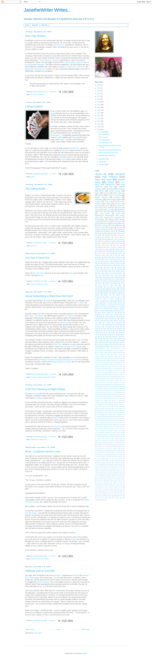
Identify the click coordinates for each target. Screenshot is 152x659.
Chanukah (98, 297)
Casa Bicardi (58, 426)
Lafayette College (65, 322)
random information (103, 482)
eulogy (120, 440)
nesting (114, 472)
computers (112, 277)
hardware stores (113, 452)
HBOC (112, 229)
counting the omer (107, 434)
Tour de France (106, 406)
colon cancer (115, 428)
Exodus (118, 360)
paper (123, 211)
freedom (97, 279)
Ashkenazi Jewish (101, 229)
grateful (109, 243)
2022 (99, 91)
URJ (121, 313)
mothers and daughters (111, 283)
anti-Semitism (100, 414)
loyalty (118, 464)
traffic (46, 284)
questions (110, 233)
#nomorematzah (99, 350)
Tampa (45, 300)
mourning (114, 223)
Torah (107, 205)
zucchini (102, 499)
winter (103, 497)
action (113, 412)
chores (121, 424)
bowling (99, 418)
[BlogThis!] (66, 92)
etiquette (97, 328)
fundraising (105, 279)
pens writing (98, 476)
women (107, 235)
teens (118, 492)
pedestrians (40, 284)
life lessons (117, 221)
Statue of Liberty (117, 400)
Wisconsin (97, 410)
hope (113, 281)
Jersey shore (121, 376)
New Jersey (119, 388)
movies (105, 332)
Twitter (106, 257)
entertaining (108, 326)
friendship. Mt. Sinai (102, 446)
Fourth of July (113, 255)
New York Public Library (104, 307)
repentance (115, 336)
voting (113, 344)
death (97, 193)
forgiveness (106, 261)
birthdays (104, 239)
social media (105, 213)
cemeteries (119, 422)
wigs (115, 495)
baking (102, 416)
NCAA (96, 388)
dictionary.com (59, 45)
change (120, 275)
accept (123, 410)
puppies (108, 480)
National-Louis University (72, 360)
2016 (99, 107)
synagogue (117, 217)
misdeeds (114, 470)
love (123, 251)
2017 (99, 104)
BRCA (101, 191)
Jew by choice (109, 378)
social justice (102, 253)
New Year (33, 94)
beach (123, 416)
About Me (44, 25)
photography (107, 476)
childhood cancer (118, 320)
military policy (98, 470)
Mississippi (100, 386)
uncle (98, 344)
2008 (99, 129)
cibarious (56, 60)
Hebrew (121, 368)
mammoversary (111, 466)
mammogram (118, 330)
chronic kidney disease (101, 426)
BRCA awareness (119, 205)
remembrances (108, 265)
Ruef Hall (57, 344)
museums (107, 472)
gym (123, 279)
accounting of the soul (103, 412)
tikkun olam (110, 267)
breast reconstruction (110, 318)
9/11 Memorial (118, 269)
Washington (98, 315)
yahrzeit (97, 223)
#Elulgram (121, 209)
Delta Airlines (34, 439)
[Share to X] (68, 92)
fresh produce (121, 444)
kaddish (120, 458)
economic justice (110, 438)
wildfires (121, 495)
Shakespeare (110, 398)
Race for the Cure (100, 308)
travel (45, 439)
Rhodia (102, 396)
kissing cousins (101, 462)
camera (99, 320)
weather (120, 344)
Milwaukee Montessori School (60, 362)
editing (120, 438)
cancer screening (100, 422)
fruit (111, 446)
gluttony (116, 450)
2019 (99, 99)
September (102, 164)
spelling (107, 289)
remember (98, 265)
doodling (107, 324)
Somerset (122, 311)
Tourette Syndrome (43, 582)
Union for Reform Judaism (114, 247)
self (99, 338)
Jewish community (114, 195)
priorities (105, 478)
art (111, 257)
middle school (118, 468)
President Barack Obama (109, 394)
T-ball (104, 402)
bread (116, 418)
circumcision (121, 426)
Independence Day (100, 372)
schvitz (102, 485)
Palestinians (119, 392)
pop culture (110, 285)
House (58, 575)
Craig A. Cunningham (36, 316)
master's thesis (107, 468)
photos (116, 476)
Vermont (120, 408)
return (123, 336)
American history (100, 255)
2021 (99, 93)
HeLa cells (113, 368)
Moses (107, 386)
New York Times (38, 273)
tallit (101, 492)
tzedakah (97, 495)
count (121, 432)
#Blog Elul (110, 291)
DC (121, 297)
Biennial (111, 219)
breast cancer (114, 191)
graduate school (99, 243)
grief (122, 450)
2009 (99, 127)
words (104, 346)
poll (103, 334)
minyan (107, 470)
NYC (102, 388)
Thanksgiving (99, 247)
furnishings (117, 446)
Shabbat (113, 225)
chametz (111, 275)
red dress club (120, 233)
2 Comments (52, 556)
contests (106, 432)
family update (98, 442)
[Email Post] (59, 91)
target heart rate (109, 492)
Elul (111, 187)
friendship (109, 189)
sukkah (114, 490)
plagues (122, 476)
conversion (114, 432)
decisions (119, 259)
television (114, 289)
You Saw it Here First (37, 257)
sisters (96, 488)
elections (120, 277)
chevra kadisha (112, 424)
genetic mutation (113, 448)
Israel (109, 211)
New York (33, 284)
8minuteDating (99, 293)
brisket (109, 420)
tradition (110, 342)
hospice (121, 454)
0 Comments (52, 91)
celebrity (110, 422)
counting (97, 434)
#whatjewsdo (110, 350)
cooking (97, 231)
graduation (116, 261)
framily (105, 328)
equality (110, 249)
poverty (99, 478)
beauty (121, 317)
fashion (107, 442)
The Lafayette (69, 316)
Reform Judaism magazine (117, 308)
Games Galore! (34, 106)
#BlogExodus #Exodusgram (104, 215)
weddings (102, 291)
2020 (99, 96)
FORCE (100, 211)
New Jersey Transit (100, 390)
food (36, 245)
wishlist (109, 497)
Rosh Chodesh (101, 311)
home (107, 281)
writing (106, 193)
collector (106, 428)
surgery (100, 207)
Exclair (112, 360)
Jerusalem (99, 378)
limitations (111, 464)
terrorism (100, 267)
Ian (121, 370)
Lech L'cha (106, 382)
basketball (116, 416)
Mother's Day (106, 303)
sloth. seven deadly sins (108, 488)
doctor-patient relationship (115, 241)
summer (121, 490)
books (118, 199)
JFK (114, 376)
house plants (98, 456)
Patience (97, 394)
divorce (103, 249)
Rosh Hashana (119, 193)
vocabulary (40, 94)
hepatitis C (63, 67)
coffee (97, 249)
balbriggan (40, 64)
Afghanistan (114, 293)
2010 (99, 124)
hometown (113, 454)
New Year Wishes (35, 35)
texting (103, 342)
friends (109, 199)
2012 (99, 118)
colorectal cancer (117, 430)
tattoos (97, 342)
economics (98, 326)
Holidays (105, 271)
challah (97, 424)
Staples (106, 400)
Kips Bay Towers (31, 513)
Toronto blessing (45, 60)
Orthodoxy (119, 273)
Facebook (80, 303)
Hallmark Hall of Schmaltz (40, 570)
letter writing (98, 464)
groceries (97, 452)
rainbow (122, 480)
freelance (111, 444)
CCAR (109, 356)
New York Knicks (112, 390)
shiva (104, 338)
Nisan (104, 392)
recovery (111, 227)
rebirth (107, 336)
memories (118, 203)
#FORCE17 (119, 346)
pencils (122, 223)
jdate (96, 245)
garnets (111, 328)
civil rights (98, 322)
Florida (101, 362)
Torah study (108, 201)
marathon (97, 468)
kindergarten (121, 460)
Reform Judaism (102, 225)
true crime (114, 494)
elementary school (100, 440)
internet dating (118, 243)
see (108, 485)
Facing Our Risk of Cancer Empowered (108, 299)
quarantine (115, 480)
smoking (104, 340)
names (123, 283)
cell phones (107, 320)
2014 (99, 113)
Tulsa (106, 408)
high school (100, 281)
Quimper (120, 394)
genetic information (106, 251)
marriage (97, 332)
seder (100, 235)
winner (97, 497)
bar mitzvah (106, 317)
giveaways (104, 450)
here (71, 273)
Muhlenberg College (117, 386)
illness (112, 456)
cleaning (104, 277)
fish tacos (104, 444)
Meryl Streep (101, 273)
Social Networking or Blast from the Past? (49, 296)
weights (109, 495)
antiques (109, 414)
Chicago (120, 358)
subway (108, 490)
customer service (36, 559)
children (97, 277)
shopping (119, 338)
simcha (121, 485)
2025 (99, 85)
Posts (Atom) (38, 633)
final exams (114, 442)
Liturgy (115, 382)
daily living (105, 436)
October (101, 162)
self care (113, 485)
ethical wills (118, 326)
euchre (63, 159)
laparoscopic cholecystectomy (35, 69)
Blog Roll (35, 25)
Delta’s (56, 418)
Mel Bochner (111, 384)
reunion (117, 484)
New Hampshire (109, 388)
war (96, 291)
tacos (96, 492)
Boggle (74, 137)
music (120, 225)
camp (121, 420)
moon (121, 470)
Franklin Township (110, 364)
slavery (97, 340)
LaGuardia (39, 398)
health (99, 263)
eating (99, 438)
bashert (114, 317)
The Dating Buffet (35, 188)
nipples (121, 472)
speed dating (98, 289)
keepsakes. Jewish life (109, 460)
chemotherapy (118, 257)
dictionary (113, 436)
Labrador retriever (114, 380)
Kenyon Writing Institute (118, 271)
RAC (96, 275)
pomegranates (111, 334)
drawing (114, 324)
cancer (103, 241)
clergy (98, 428)
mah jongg (109, 330)
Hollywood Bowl (112, 370)
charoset (103, 424)
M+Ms (103, 384)
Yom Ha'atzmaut (107, 410)
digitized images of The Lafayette (70, 346)
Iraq (101, 374)
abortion (116, 410)
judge (96, 330)
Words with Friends (112, 315)
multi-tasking (98, 472)
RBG (96, 396)
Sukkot (99, 313)
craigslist (106, 217)
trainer (117, 342)
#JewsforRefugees (100, 348)
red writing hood (118, 263)
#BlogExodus (110, 185)
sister (108, 287)
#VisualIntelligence (116, 348)
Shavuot (116, 237)
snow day (120, 488)
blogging (119, 229)
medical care (107, 263)
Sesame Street (99, 398)
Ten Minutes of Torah (110, 313)
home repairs (104, 454)
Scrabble (59, 137)
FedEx (74, 539)
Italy (119, 374)
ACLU (123, 350)
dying (120, 324)
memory (97, 201)
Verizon (113, 408)
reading (108, 203)
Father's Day (98, 301)
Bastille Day (107, 295)
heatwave (119, 328)
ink (96, 458)
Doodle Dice (75, 148)
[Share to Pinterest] (72, 92)
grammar (117, 251)
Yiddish (103, 275)
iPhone (106, 456)
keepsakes (98, 460)
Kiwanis (103, 380)
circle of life (113, 426)
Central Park (104, 358)
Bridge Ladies (118, 354)
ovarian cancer (100, 227)
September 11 (119, 396)
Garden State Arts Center (114, 366)
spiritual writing (120, 265)
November (102, 159)
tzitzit (103, 495)
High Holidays (110, 177)
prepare (117, 197)
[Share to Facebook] (70, 92)
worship (119, 227)
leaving (121, 462)
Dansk (96, 360)
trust (121, 494)
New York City (117, 245)
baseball (109, 416)
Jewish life (101, 174)
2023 (99, 88)
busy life (115, 420)
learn (115, 462)
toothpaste (104, 494)
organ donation (99, 474)
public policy (121, 478)
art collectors (119, 414)
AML (107, 293)
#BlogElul (120, 174)
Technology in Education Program (49, 360)
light (105, 464)
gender (103, 448)
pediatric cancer (118, 474)
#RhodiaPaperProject (116, 253)
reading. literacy (117, 482)
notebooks (110, 207)
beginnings (98, 318)
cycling (98, 436)
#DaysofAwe (119, 291)
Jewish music (105, 245)
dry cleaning (44, 559)
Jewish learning (101, 197)
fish (98, 444)
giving (110, 450)
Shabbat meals (112, 311)
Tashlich (116, 402)
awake (97, 416)
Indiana (111, 372)
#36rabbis (111, 346)
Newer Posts (30, 629)
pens (119, 207)
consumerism (98, 432)
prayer (97, 209)
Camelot (116, 356)
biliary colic (72, 67)
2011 (99, 121)
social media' (113, 340)
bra (105, 418)
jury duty (111, 458)
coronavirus (98, 324)
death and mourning (107, 259)
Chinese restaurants (110, 297)
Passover (121, 189)
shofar (111, 338)
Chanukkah (113, 358)
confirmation (118, 322)
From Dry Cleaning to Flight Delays (45, 389)
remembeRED (99, 287)
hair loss (104, 452)
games (33, 176)
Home (27, 25)
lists (102, 330)
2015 (99, 110)
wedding (97, 346)
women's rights (118, 497)
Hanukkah (65, 150)
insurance (120, 281)
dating (32, 245)
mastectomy (98, 283)
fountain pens (119, 249)
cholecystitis (80, 67)
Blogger (84, 653)
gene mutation (115, 279)
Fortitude (115, 362)
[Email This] (63, 92)
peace (100, 285)
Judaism (118, 378)
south (96, 490)
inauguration (119, 456)
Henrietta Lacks (99, 370)
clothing (108, 322)
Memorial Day (121, 384)
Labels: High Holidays (111, 301)
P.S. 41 (111, 392)
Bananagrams (55, 135)
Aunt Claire (100, 352)
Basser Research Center (102, 354)
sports (102, 490)
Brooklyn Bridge (99, 356)
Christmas (98, 271)
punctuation (100, 480)
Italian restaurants (110, 374)
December (102, 132)
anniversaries (121, 412)
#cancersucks (106, 269)
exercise (97, 261)
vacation (119, 267)
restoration (98, 484)
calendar (122, 318)
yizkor (96, 499)
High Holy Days (103, 179)
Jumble (61, 139)
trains (123, 342)
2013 (99, 116)
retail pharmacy (108, 484)
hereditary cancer (109, 231)
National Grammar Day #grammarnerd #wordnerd (110, 305)
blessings (98, 199)
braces (110, 418)
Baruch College (108, 209)
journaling (102, 458)
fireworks (122, 442)
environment (112, 440)
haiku (123, 261)
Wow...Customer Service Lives (42, 451)
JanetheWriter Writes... (47, 10)
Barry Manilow (119, 352)
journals (106, 223)
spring (121, 340)
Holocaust (107, 237)
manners (120, 466)
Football (108, 362)
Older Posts (85, 629)
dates (96, 259)
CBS (75, 575)
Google (97, 368)
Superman (98, 402)
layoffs (109, 462)
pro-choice (113, 478)
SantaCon (109, 396)
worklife (97, 269)
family (111, 182)
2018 (99, 102)
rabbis (120, 285)
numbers (113, 332)
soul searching (117, 287)
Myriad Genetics (118, 303)
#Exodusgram (99, 219)
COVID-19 (119, 295)
